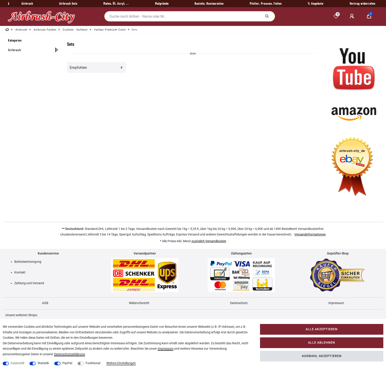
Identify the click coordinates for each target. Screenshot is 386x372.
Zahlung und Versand (29, 283)
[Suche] (267, 16)
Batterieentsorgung (27, 261)
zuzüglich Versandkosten (208, 241)
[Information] (8, 3)
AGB (45, 303)
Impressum (336, 303)
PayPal (67, 363)
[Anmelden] (352, 16)
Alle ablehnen (321, 343)
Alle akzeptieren (322, 329)
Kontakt (19, 272)
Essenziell (17, 363)
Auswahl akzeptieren (322, 356)
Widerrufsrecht (139, 303)
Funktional (93, 363)
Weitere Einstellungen (121, 363)
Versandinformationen (310, 234)
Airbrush (14, 50)
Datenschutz (239, 303)
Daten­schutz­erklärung (69, 354)
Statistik (43, 363)
